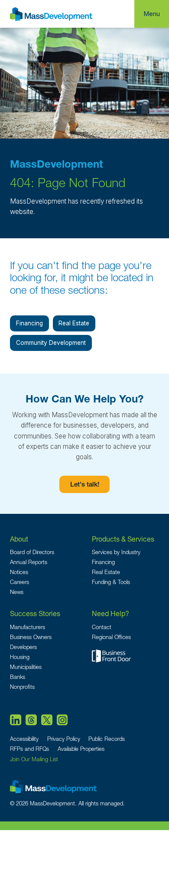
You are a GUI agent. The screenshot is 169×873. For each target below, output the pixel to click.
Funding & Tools (111, 582)
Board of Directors (32, 552)
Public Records (106, 739)
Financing (29, 323)
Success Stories (35, 613)
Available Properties (81, 749)
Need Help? (110, 613)
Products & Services (123, 539)
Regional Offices (111, 637)
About (19, 539)
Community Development (51, 342)
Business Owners (31, 637)
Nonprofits (22, 687)
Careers (19, 582)
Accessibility (24, 739)
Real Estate (73, 323)
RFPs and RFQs (29, 749)
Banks (17, 677)
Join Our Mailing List (34, 759)
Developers (23, 647)
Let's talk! (84, 485)
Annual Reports (28, 562)
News (16, 592)
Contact (101, 627)
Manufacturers (27, 627)
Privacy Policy (63, 739)
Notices (19, 572)
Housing (19, 657)
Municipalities (26, 667)
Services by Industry (116, 552)
